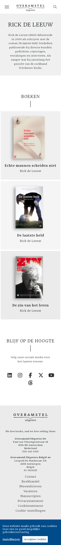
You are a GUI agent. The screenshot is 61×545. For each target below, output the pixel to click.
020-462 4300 (30, 451)
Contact (30, 476)
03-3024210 (30, 470)
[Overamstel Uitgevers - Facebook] (30, 375)
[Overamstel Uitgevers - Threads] (30, 383)
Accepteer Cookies (35, 539)
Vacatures (30, 491)
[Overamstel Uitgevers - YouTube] (51, 375)
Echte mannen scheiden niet (30, 166)
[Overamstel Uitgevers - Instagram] (20, 375)
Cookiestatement (30, 505)
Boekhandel (30, 481)
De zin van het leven (30, 305)
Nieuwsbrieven (30, 486)
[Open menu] (7, 7)
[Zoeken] (55, 7)
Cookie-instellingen (31, 510)
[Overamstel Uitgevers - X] (41, 375)
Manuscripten (30, 496)
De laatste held (30, 235)
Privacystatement (30, 501)
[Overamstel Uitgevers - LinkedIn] (9, 375)
